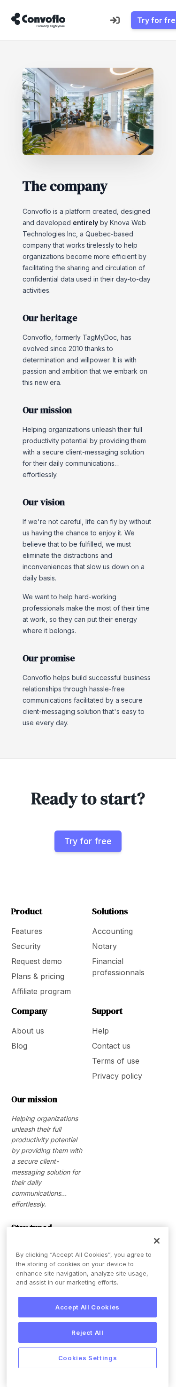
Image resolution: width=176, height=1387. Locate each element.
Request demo (36, 961)
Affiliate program (41, 991)
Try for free (88, 841)
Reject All (87, 1332)
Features (26, 931)
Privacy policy (117, 1076)
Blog (19, 1045)
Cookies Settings (87, 1358)
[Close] (156, 1240)
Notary (104, 946)
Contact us (111, 1045)
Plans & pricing (37, 976)
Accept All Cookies (87, 1307)
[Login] (115, 20)
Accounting (112, 931)
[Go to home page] (38, 20)
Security (26, 946)
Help (100, 1030)
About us (27, 1030)
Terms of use (115, 1061)
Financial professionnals (118, 966)
